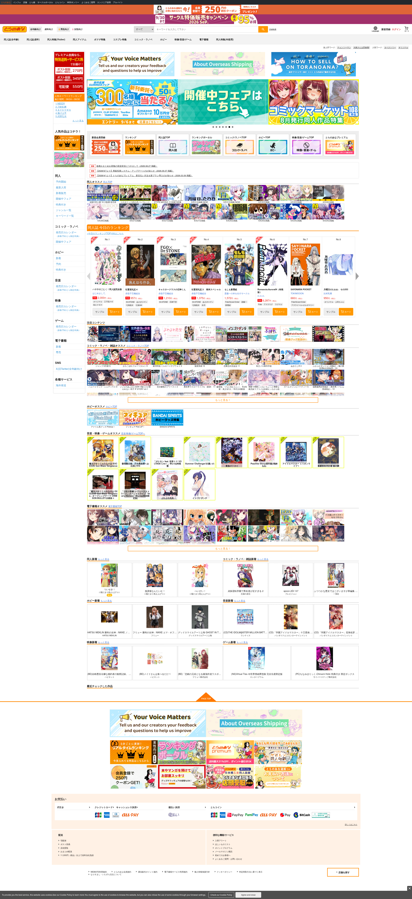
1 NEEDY (60, 103)
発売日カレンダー (68, 233)
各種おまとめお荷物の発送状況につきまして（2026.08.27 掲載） (127, 165)
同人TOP (107, 181)
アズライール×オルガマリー (302, 305)
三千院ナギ (108, 301)
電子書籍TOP (115, 506)
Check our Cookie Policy (221, 894)
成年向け (49, 29)
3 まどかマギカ (63, 109)
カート (116, 311)
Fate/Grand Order (232, 302)
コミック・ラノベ (143, 39)
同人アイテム (79, 39)
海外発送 (61, 385)
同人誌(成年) (33, 39)
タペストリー (390, 47)
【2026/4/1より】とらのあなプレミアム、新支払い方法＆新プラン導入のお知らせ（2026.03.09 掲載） (144, 175)
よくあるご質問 (88, 2)
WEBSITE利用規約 (99, 871)
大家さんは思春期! (361, 47)
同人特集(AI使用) (225, 39)
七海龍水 (129, 305)
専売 (58, 352)
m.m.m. (261, 295)
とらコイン (60, 2)
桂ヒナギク (97, 304)
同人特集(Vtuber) (56, 39)
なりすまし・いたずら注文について (106, 874)
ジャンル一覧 (63, 210)
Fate (260, 304)
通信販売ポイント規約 (147, 871)
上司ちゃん (339, 302)
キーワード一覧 (65, 216)
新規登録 (385, 29)
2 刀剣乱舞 (61, 106)
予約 (58, 264)
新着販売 (61, 193)
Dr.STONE (130, 302)
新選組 (228, 305)
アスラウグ (268, 304)
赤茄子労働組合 (132, 293)
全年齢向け (35, 29)
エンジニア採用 (104, 2)
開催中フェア (63, 198)
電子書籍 (203, 39)
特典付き (61, 204)
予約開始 (61, 181)
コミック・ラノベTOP (137, 345)
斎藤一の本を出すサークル (237, 293)
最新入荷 (61, 187)
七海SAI (139, 305)
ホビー (163, 39)
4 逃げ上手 (61, 113)
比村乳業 (328, 293)
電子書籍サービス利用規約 (175, 871)
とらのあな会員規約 (122, 871)
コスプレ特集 (120, 39)
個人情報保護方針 (202, 871)
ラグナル (278, 304)
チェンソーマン (344, 47)
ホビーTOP (111, 406)
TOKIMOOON (297, 293)
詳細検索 (272, 29)
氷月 (203, 305)
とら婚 (32, 2)
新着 (58, 258)
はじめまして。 (100, 293)
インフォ (17, 2)
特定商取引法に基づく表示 (250, 871)
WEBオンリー (73, 2)
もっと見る (78, 120)
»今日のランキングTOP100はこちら (105, 233)
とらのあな (6, 2)
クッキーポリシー (224, 871)
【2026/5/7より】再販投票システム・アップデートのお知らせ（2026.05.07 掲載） (135, 170)
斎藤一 (244, 302)
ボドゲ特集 (99, 39)
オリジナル (403, 47)
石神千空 (173, 302)
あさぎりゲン (141, 302)
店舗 (25, 2)
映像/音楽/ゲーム (183, 39)
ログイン (396, 29)
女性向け (78, 29)
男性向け (65, 29)
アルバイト (118, 2)
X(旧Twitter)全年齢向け (69, 369)
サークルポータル (45, 2)
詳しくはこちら (351, 824)
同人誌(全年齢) (11, 39)
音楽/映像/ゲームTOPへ (133, 433)
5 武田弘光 (61, 116)
